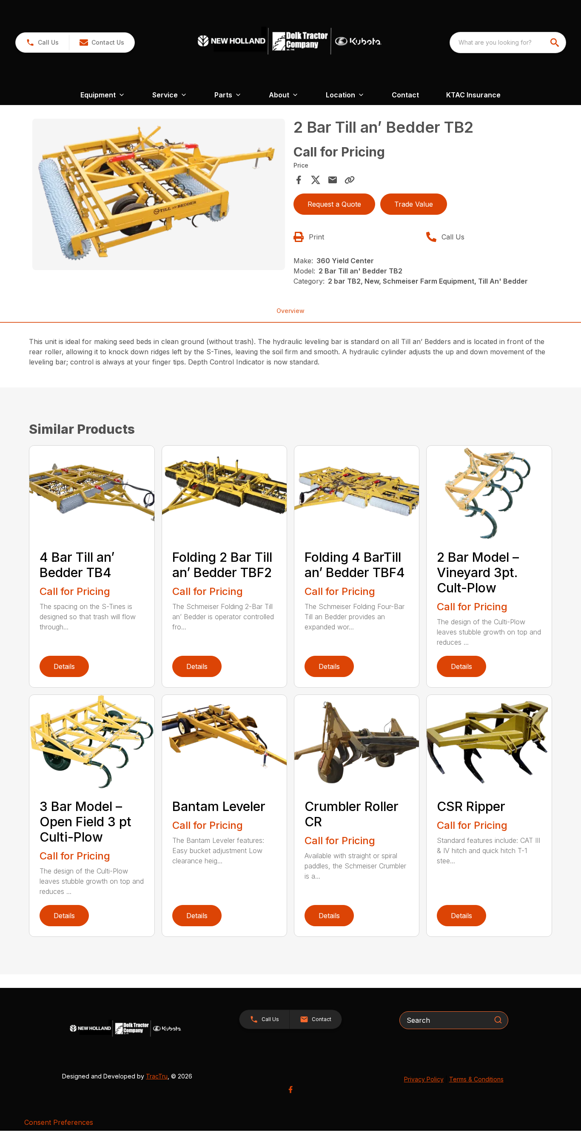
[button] (42, 42)
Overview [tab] (290, 310)
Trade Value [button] (413, 204)
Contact (405, 95)
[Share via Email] (333, 180)
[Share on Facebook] (298, 180)
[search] (555, 42)
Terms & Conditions (476, 1079)
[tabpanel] (158, 196)
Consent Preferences (58, 1122)
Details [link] (64, 666)
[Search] (498, 1020)
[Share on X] (315, 180)
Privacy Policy (424, 1079)
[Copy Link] (350, 180)
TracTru (157, 1076)
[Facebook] (290, 1089)
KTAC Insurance (473, 95)
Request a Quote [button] (334, 204)
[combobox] (508, 42)
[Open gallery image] (158, 194)
